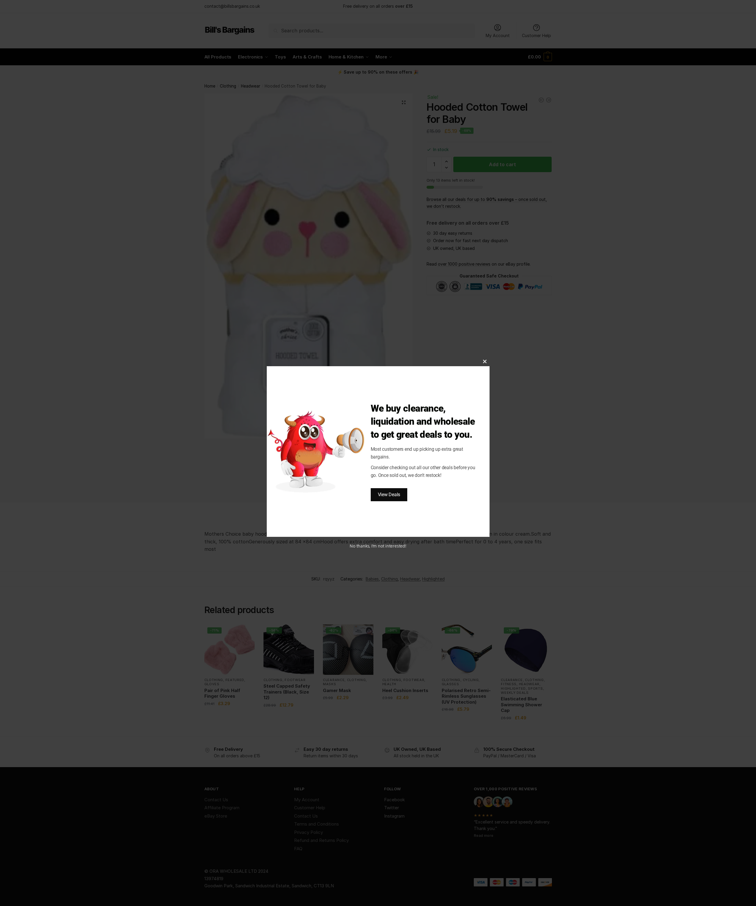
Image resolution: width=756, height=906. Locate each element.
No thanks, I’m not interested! (378, 546)
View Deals (389, 494)
